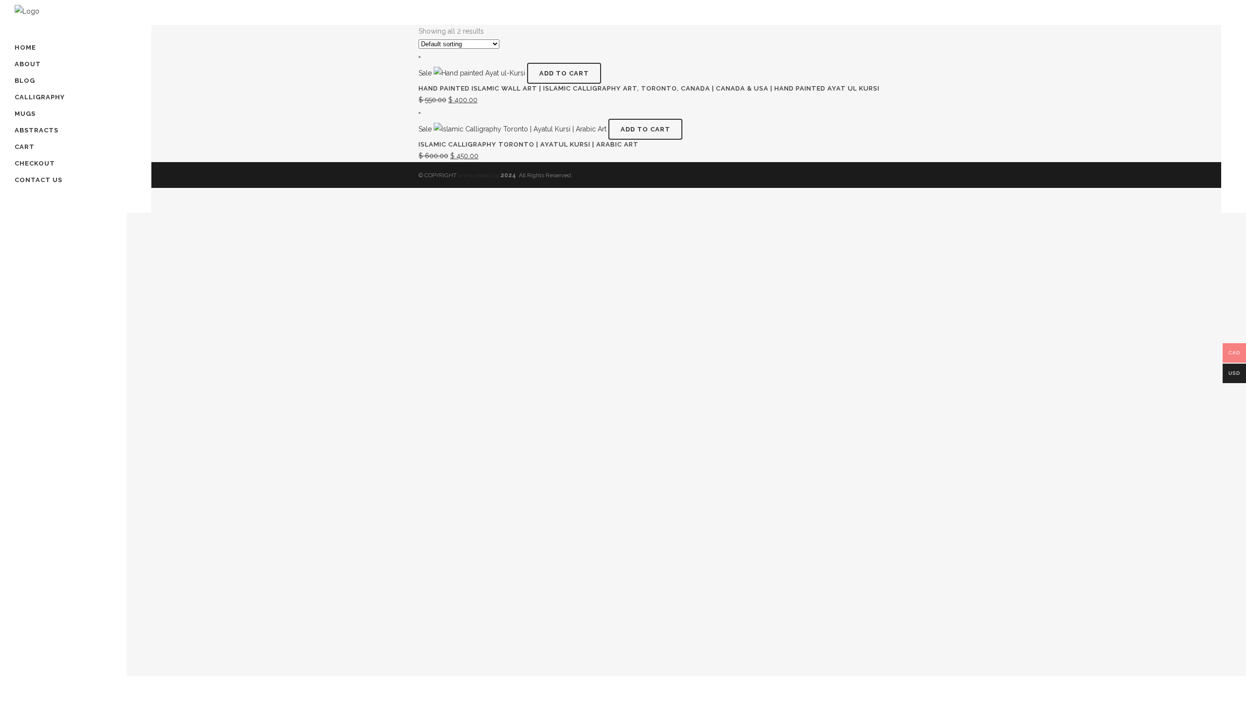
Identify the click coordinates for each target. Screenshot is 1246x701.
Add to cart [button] (564, 73)
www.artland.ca (478, 175)
